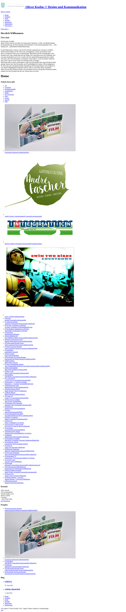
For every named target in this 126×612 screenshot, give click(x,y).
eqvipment (15, 430)
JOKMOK (20, 377)
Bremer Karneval (14, 483)
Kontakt (7, 601)
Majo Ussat (17, 373)
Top (2, 610)
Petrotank (22, 465)
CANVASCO (17, 380)
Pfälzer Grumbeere (16, 419)
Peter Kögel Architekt (13, 401)
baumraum (12, 334)
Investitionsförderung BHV (19, 415)
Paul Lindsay (12, 355)
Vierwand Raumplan (20, 454)
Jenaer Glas (15, 476)
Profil (6, 600)
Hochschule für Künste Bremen (20, 359)
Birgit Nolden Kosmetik (21, 472)
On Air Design (9, 94)
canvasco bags (13, 461)
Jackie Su (15, 447)
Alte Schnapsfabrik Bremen (27, 366)
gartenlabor (11, 352)
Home (7, 596)
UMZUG (8, 582)
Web (6, 101)
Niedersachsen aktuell (18, 433)
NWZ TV (14, 423)
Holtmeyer (15, 408)
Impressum (8, 603)
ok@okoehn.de (5, 501)
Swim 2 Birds (14, 316)
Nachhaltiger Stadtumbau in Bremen (16, 331)
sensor (13, 412)
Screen (7, 98)
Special (7, 100)
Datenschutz (8, 605)
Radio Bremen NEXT (16, 391)
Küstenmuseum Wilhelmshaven (18, 468)
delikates (17, 437)
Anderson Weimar (20, 324)
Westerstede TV (20, 458)
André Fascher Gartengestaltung (23, 216)
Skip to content (5, 12)
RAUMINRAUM (21, 338)
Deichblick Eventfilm (22, 440)
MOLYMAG (11, 362)
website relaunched (12, 589)
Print (6, 96)
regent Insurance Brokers (21, 348)
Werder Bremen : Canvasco (17, 479)
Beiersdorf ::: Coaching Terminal (19, 384)
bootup (15, 320)
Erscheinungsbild (10, 89)
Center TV (16, 398)
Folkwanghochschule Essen (19, 345)
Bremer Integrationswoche (18, 341)
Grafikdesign (9, 91)
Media (7, 93)
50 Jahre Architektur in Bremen (18, 327)
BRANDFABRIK (16, 369)
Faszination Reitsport (17, 152)
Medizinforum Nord (16, 387)
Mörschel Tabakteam (19, 451)
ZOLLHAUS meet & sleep (17, 426)
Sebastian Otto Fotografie (18, 405)
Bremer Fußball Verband (23, 244)
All (6, 86)
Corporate (8, 87)
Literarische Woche (16, 444)
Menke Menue (15, 394)
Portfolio (7, 598)
